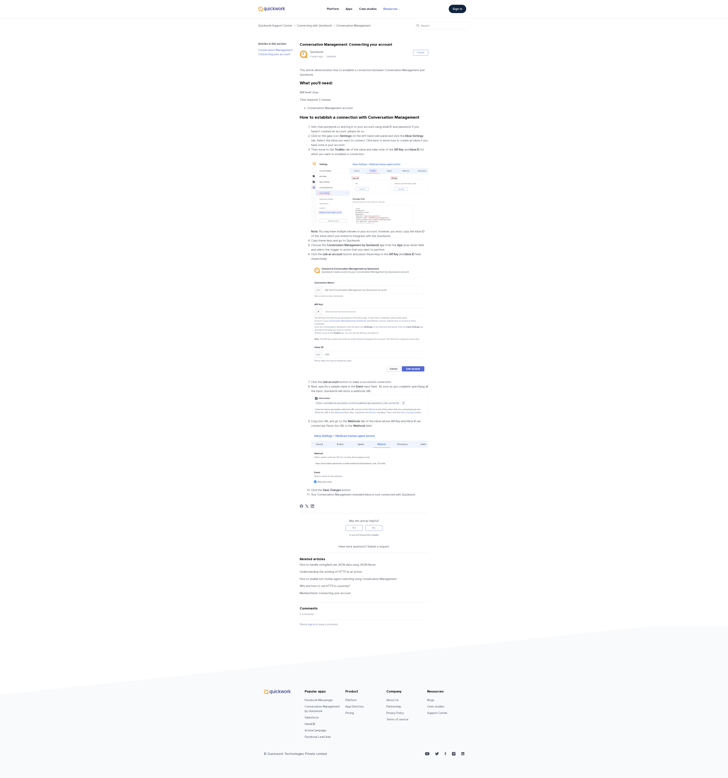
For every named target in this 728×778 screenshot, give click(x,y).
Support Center (437, 713)
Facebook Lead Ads (318, 737)
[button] (459, 9)
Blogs (430, 700)
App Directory (354, 706)
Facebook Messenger (319, 700)
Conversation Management (353, 25)
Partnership (393, 706)
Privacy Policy (395, 713)
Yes (354, 527)
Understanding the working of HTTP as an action (331, 571)
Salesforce (312, 717)
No (373, 527)
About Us (392, 700)
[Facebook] (301, 506)
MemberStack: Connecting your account (325, 593)
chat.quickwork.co (328, 127)
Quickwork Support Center (275, 25)
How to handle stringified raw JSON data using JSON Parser (338, 564)
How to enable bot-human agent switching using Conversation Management (348, 579)
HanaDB (310, 724)
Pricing (349, 713)
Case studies (368, 9)
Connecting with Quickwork (314, 25)
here (376, 140)
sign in (311, 624)
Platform (333, 9)
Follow (420, 52)
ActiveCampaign (315, 730)
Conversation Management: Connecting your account (275, 52)
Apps (349, 9)
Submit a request (378, 546)
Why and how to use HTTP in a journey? (325, 586)
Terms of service (397, 719)
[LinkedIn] (312, 506)
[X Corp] (307, 506)
